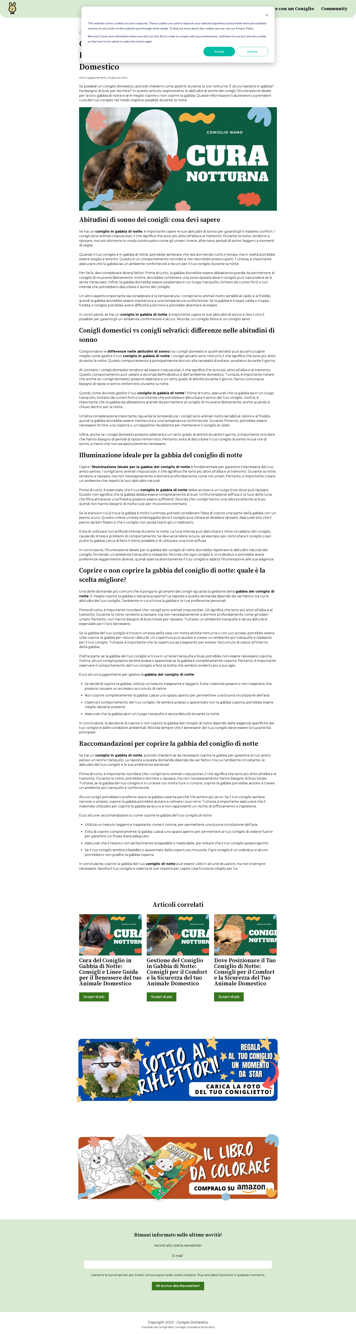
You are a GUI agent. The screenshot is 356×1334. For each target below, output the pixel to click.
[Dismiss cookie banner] (266, 15)
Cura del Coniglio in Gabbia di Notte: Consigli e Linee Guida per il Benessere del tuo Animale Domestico (110, 972)
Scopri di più (93, 997)
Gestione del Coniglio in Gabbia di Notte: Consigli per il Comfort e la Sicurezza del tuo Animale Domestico (177, 972)
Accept (219, 51)
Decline (252, 51)
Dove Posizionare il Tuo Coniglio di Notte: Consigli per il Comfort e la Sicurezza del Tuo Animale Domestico (245, 972)
